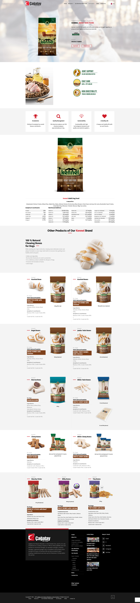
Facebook (108, 545)
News (72, 572)
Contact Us (74, 575)
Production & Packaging (77, 542)
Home (73, 534)
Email (107, 538)
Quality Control (75, 544)
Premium (73, 560)
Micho (74, 562)
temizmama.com (75, 570)
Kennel (74, 568)
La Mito (74, 566)
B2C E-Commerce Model (77, 546)
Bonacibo (75, 558)
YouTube (108, 552)
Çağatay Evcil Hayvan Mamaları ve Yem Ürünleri (48, 597)
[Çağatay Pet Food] (33, 3)
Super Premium (75, 556)
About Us (73, 537)
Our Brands (74, 553)
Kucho (74, 564)
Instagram (108, 549)
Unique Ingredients (75, 540)
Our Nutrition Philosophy (47, 598)
